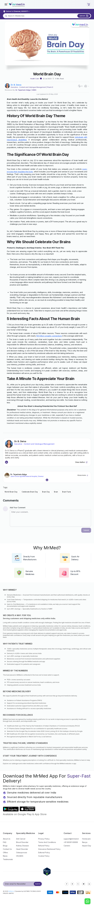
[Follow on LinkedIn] (6, 462)
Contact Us (7, 849)
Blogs (5, 846)
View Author (80, 462)
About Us (6, 839)
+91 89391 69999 (71, 842)
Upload (82, 16)
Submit (37, 884)
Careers (67, 846)
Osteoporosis (21, 852)
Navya (84, 842)
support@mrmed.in (71, 839)
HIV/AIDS (19, 856)
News (5, 856)
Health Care (34, 79)
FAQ (4, 842)
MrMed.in (11, 891)
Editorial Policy (44, 852)
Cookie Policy (43, 856)
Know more (82, 475)
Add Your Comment (17, 507)
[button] (6, 4)
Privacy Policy (44, 839)
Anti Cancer (20, 839)
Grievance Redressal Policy (49, 849)
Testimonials (8, 859)
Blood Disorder (22, 842)
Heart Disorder (22, 849)
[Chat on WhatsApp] (87, 901)
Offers (5, 852)
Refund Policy (43, 846)
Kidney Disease (22, 846)
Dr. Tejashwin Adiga (23, 90)
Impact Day (86, 846)
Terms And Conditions (47, 842)
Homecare (86, 839)
